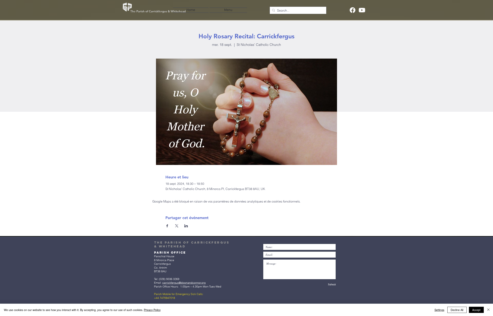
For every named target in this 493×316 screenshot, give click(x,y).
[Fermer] (488, 310)
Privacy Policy (152, 310)
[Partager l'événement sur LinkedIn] (186, 225)
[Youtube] (362, 10)
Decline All (457, 310)
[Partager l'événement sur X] (177, 225)
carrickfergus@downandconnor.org (184, 282)
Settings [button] (439, 310)
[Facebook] (352, 10)
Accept (476, 310)
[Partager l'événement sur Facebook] (167, 225)
